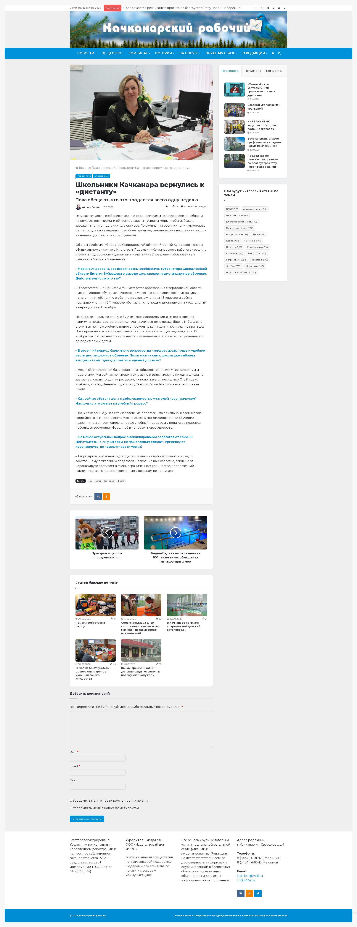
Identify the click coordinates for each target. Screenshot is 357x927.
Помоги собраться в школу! (144, 8)
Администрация (254, 209)
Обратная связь (220, 53)
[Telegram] (268, 8)
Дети (98, 481)
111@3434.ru (246, 880)
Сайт (73, 780)
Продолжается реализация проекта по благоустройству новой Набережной (262, 161)
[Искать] (279, 53)
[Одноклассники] (273, 8)
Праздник (259, 259)
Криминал (234, 253)
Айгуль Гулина (91, 207)
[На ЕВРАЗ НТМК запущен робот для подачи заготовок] (234, 127)
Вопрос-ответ (237, 234)
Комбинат (138, 53)
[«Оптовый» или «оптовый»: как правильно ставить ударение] (234, 90)
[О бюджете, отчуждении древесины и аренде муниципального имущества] (95, 650)
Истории (163, 53)
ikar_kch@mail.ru (250, 876)
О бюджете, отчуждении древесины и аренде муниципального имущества (93, 673)
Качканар (109, 481)
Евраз (232, 240)
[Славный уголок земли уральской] (234, 110)
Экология (255, 266)
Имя (74, 752)
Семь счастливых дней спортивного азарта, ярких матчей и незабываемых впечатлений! (141, 628)
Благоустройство (239, 228)
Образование (101, 176)
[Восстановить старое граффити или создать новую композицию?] (234, 144)
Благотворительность (241, 221)
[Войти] (284, 8)
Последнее (230, 70)
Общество (111, 53)
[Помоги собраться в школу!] (95, 605)
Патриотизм (236, 259)
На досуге (188, 53)
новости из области (241, 272)
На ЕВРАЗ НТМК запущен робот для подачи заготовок (261, 125)
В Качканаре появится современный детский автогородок (183, 626)
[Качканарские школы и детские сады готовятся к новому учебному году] (141, 650)
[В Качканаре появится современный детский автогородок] (187, 605)
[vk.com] (279, 8)
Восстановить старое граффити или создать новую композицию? (264, 142)
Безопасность (237, 215)
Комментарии (276, 70)
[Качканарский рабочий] (178, 29)
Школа (121, 481)
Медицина (257, 253)
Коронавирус (257, 247)
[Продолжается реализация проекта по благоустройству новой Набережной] (234, 161)
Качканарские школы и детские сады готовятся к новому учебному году (140, 671)
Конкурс (234, 247)
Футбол (233, 266)
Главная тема (103, 168)
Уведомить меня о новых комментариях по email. (111, 800)
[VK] (98, 496)
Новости (85, 53)
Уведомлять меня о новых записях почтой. (106, 808)
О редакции (253, 53)
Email (75, 766)
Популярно (253, 70)
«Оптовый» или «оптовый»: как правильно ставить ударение (261, 90)
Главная (84, 168)
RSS (90, 481)
